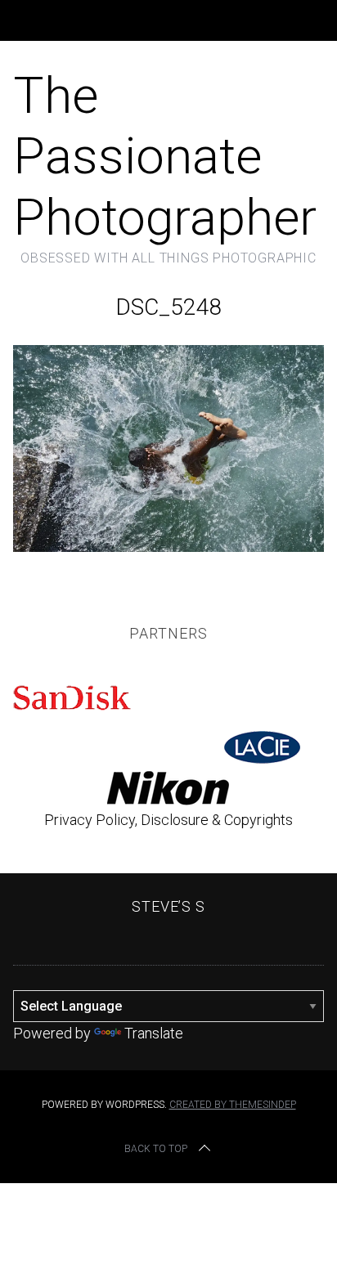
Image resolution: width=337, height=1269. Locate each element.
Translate (153, 1033)
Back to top (155, 1149)
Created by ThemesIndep (232, 1104)
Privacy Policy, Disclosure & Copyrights (168, 819)
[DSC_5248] (168, 546)
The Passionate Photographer (165, 156)
